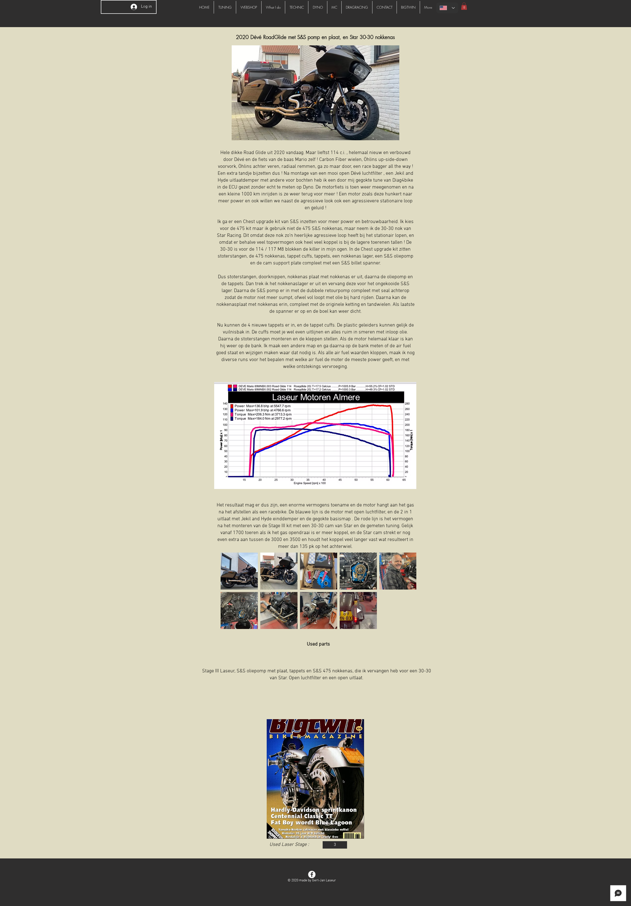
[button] (464, 6)
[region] (315, 779)
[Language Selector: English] (447, 7)
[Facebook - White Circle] (312, 874)
